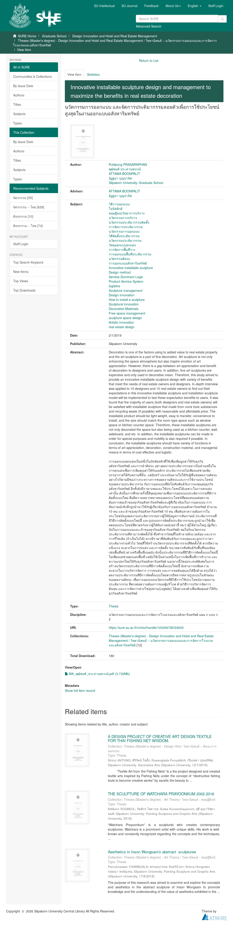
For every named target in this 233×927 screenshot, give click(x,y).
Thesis (113, 606)
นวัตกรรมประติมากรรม (125, 240)
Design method (120, 272)
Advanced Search (148, 26)
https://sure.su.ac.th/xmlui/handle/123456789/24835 (146, 627)
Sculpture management (125, 290)
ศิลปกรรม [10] (23, 216)
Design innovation (121, 295)
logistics (114, 286)
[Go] (222, 19)
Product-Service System (126, 281)
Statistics (93, 74)
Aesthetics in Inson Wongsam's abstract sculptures (152, 851)
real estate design (121, 327)
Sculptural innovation (124, 304)
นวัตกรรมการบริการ (123, 217)
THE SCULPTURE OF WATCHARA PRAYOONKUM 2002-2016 (161, 793)
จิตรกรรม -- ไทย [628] (28, 207)
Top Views (20, 281)
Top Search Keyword (28, 262)
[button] (173, 5)
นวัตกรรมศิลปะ (119, 258)
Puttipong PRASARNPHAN (128, 164)
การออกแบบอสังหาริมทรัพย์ (128, 263)
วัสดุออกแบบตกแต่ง (122, 245)
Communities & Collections (32, 76)
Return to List (148, 60)
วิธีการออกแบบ (119, 204)
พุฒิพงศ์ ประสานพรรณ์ (125, 169)
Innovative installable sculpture (131, 267)
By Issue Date (23, 85)
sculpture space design (125, 317)
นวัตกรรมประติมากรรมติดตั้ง (129, 222)
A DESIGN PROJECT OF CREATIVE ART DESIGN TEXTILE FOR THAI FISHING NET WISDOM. (160, 738)
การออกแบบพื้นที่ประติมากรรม (130, 254)
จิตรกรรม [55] (23, 197)
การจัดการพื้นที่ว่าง (122, 249)
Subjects (19, 113)
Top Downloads (24, 290)
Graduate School (54, 36)
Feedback (151, 5)
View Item (74, 74)
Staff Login (20, 244)
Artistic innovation (121, 322)
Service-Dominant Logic (126, 277)
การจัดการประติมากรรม (126, 226)
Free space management (127, 313)
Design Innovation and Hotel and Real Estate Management (114, 36)
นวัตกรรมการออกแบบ (124, 231)
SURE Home (27, 36)
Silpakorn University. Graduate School (136, 182)
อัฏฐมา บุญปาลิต (120, 178)
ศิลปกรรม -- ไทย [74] (28, 225)
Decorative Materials (123, 308)
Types (17, 123)
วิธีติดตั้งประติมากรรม (124, 236)
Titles (17, 104)
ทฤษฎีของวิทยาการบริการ (127, 213)
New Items (20, 271)
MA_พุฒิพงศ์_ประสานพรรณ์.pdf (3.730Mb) (99, 673)
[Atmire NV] (214, 916)
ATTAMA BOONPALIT (124, 173)
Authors (18, 95)
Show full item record (80, 690)
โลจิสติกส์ (115, 208)
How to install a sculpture (127, 299)
